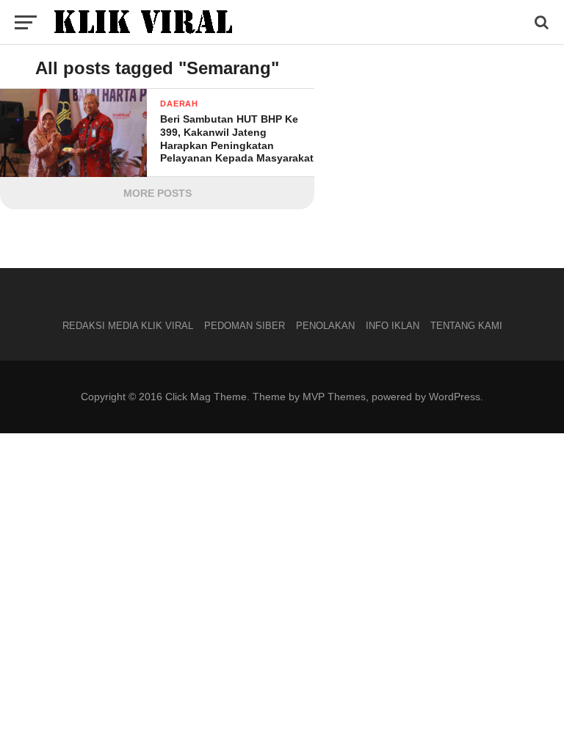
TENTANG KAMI (466, 325)
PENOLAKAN (325, 325)
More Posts (157, 193)
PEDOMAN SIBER (244, 325)
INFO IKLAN (392, 325)
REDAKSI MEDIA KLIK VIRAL (127, 325)
